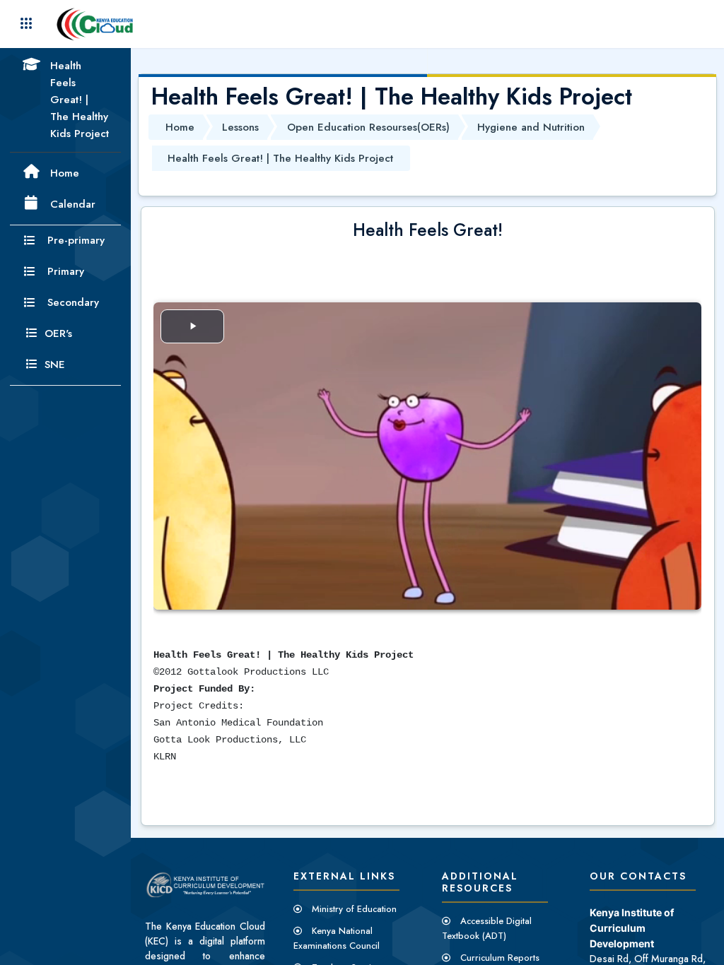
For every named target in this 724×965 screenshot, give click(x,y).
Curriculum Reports (499, 957)
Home (179, 127)
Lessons (240, 127)
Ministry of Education (354, 909)
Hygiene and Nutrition (531, 127)
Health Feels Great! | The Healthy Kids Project (280, 158)
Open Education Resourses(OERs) (368, 127)
